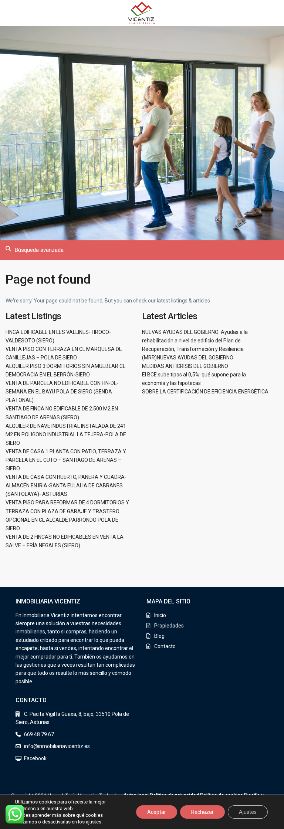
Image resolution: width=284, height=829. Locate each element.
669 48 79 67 (39, 734)
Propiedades (169, 626)
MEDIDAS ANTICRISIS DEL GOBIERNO (185, 366)
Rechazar (202, 812)
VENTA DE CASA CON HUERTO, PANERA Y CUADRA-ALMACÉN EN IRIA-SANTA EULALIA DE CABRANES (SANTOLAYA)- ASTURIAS (66, 485)
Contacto (165, 646)
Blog (159, 636)
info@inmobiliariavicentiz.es (57, 746)
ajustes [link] (93, 822)
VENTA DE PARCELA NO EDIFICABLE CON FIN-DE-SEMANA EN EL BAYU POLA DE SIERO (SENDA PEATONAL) (62, 391)
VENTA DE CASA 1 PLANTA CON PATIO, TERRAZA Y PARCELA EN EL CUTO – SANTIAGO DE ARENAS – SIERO (66, 460)
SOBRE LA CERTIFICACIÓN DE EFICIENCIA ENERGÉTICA (205, 392)
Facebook (35, 758)
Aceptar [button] (156, 812)
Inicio (160, 615)
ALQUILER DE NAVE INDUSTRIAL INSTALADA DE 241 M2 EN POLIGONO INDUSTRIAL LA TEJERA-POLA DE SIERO (66, 434)
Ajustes (248, 812)
